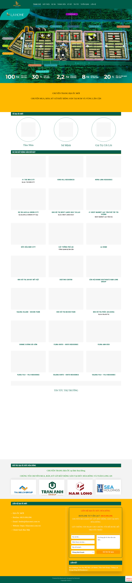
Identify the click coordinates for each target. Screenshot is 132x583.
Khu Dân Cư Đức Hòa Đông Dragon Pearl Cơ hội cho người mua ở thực (103, 452)
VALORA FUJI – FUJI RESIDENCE (103, 375)
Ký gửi (69, 4)
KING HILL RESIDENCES (66, 180)
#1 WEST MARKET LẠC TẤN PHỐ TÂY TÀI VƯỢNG (103, 213)
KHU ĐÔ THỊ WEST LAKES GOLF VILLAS (66, 212)
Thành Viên (61, 4)
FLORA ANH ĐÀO (104, 344)
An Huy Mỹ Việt (84, 567)
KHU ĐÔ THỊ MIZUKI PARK (66, 312)
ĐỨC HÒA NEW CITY (28, 247)
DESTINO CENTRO (66, 280)
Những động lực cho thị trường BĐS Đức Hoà (103, 416)
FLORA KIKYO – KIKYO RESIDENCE (66, 344)
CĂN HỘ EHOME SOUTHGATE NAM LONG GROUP (103, 281)
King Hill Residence (81, 570)
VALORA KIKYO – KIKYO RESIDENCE (66, 375)
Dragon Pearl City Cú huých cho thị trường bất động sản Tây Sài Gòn (28, 452)
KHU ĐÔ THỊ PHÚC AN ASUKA (103, 312)
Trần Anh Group (104, 567)
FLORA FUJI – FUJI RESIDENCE (28, 375)
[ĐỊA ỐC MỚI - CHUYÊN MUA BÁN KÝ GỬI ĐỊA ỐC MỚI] (20, 4)
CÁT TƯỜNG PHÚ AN (66, 247)
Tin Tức (76, 4)
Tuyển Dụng (85, 4)
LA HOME (103, 247)
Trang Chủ (37, 4)
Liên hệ (93, 4)
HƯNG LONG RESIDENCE (103, 180)
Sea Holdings (74, 567)
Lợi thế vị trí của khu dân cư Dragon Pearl (66, 451)
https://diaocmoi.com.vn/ (30, 526)
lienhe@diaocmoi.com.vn (29, 521)
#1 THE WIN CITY (28, 180)
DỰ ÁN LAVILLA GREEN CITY (28, 212)
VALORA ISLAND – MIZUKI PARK (28, 312)
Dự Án (53, 4)
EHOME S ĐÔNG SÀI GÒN (28, 344)
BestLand (63, 578)
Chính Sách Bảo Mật (21, 530)
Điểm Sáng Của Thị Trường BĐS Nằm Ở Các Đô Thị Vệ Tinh (28, 417)
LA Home (94, 567)
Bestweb (77, 578)
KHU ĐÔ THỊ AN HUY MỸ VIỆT (28, 280)
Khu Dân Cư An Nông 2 (66, 416)
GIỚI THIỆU (46, 4)
